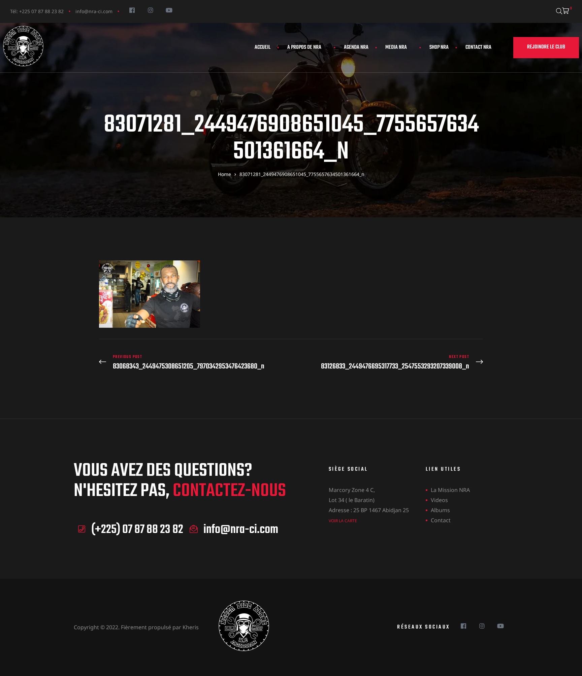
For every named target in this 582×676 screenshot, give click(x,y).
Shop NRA (439, 47)
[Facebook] (131, 9)
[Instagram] (150, 9)
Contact (441, 520)
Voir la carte (343, 521)
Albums (440, 510)
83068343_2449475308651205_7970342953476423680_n (193, 362)
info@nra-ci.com (93, 11)
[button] (546, 47)
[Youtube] (168, 9)
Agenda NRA (356, 47)
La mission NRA (450, 490)
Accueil (262, 47)
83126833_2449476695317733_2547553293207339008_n (388, 362)
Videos (439, 500)
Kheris (191, 627)
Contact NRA (478, 47)
